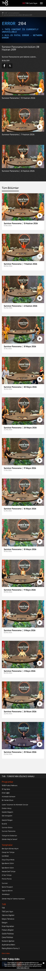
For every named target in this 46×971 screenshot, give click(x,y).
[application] (23, 485)
